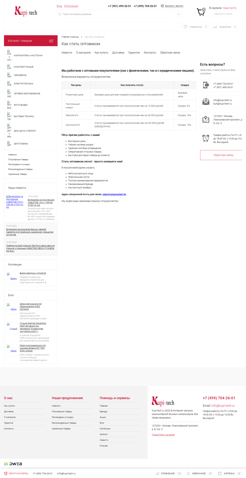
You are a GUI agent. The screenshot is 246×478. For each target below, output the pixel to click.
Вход (59, 6)
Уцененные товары (17, 174)
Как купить (101, 52)
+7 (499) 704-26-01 (43, 473)
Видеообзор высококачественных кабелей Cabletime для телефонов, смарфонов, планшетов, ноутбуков (30, 232)
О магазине (83, 52)
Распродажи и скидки (19, 164)
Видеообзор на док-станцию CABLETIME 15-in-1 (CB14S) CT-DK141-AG (41, 202)
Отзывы (104, 445)
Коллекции (15, 264)
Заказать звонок (174, 6)
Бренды (103, 411)
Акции (103, 417)
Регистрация (71, 6)
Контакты (150, 52)
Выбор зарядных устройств (33, 273)
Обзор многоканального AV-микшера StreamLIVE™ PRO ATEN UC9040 (33, 348)
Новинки (12, 154)
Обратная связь (170, 52)
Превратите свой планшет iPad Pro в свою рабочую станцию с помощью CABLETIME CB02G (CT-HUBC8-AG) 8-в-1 (30, 248)
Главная (104, 406)
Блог (11, 295)
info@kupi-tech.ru (222, 100)
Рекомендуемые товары (20, 169)
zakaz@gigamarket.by (114, 194)
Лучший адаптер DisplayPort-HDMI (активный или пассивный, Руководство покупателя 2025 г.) (33, 327)
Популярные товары (18, 159)
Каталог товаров (20, 40)
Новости (67, 52)
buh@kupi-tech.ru (222, 103)
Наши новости (17, 187)
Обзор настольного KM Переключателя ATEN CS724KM (31, 306)
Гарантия (134, 52)
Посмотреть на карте (163, 434)
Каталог (104, 434)
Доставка (118, 52)
